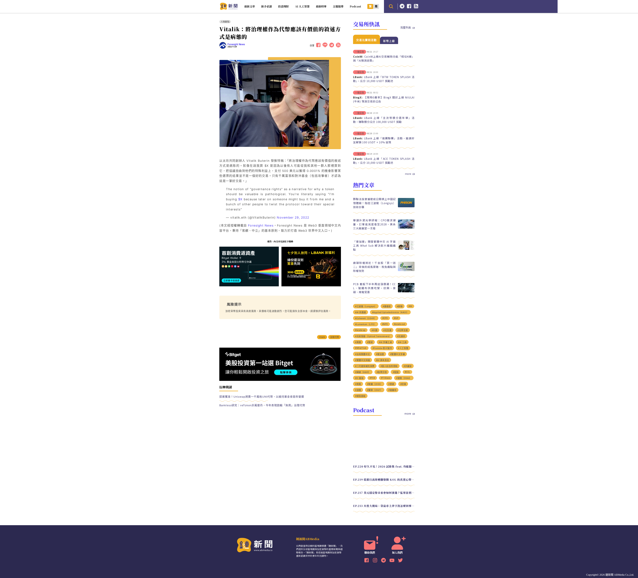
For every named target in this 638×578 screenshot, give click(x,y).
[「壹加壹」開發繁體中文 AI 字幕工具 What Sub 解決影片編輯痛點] (406, 248)
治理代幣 (334, 337)
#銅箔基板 (360, 396)
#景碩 (391, 384)
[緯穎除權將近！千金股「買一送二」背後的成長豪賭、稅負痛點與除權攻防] (406, 270)
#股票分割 (381, 372)
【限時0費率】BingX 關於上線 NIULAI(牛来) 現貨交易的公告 (384, 99)
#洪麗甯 (408, 366)
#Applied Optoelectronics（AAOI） (390, 312)
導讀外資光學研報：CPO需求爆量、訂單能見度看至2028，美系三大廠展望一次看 (374, 224)
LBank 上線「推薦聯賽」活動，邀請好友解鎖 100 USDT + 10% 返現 (384, 140)
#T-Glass (385, 378)
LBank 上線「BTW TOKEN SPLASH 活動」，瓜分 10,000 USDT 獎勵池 (384, 79)
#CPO (385, 318)
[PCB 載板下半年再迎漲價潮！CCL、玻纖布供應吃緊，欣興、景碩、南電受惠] (406, 291)
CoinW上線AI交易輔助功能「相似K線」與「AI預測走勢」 (384, 58)
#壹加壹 (380, 354)
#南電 (358, 384)
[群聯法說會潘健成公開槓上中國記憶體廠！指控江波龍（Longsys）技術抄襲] (406, 206)
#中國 (374, 330)
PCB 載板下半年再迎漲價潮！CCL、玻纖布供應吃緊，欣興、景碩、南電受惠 (374, 288)
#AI (410, 306)
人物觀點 (225, 21)
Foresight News (236, 44)
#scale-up (360, 330)
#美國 (358, 342)
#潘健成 (387, 306)
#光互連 (387, 330)
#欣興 (403, 384)
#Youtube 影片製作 (382, 348)
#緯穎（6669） (363, 372)
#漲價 (358, 390)
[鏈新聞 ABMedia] (228, 8)
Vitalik (322, 337)
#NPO (385, 324)
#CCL (407, 372)
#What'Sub (361, 348)
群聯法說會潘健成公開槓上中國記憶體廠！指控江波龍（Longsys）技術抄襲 (374, 203)
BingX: (358, 97)
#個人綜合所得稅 (389, 366)
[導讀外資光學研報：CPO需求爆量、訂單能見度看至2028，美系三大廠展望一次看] (406, 227)
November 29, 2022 (293, 217)
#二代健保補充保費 (364, 366)
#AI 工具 (402, 342)
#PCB (372, 378)
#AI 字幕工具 (385, 342)
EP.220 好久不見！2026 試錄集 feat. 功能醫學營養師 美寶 (384, 466)
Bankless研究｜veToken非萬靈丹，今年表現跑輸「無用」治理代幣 (262, 405)
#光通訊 (401, 336)
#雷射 (370, 342)
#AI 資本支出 (382, 360)
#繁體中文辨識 (362, 360)
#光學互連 (402, 330)
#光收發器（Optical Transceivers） (373, 336)
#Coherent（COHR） (365, 318)
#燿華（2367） (374, 390)
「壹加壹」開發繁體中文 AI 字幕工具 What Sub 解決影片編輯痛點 (374, 245)
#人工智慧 (403, 348)
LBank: (358, 77)
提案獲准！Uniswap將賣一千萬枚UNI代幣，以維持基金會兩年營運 (261, 396)
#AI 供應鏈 (360, 312)
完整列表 (405, 27)
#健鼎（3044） (404, 378)
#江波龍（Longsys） (366, 306)
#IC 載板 (359, 378)
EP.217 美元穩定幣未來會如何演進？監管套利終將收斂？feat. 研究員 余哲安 (384, 493)
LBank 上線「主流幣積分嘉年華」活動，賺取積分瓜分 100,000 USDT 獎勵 (384, 120)
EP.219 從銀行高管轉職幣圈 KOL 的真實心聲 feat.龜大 (384, 480)
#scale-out (399, 324)
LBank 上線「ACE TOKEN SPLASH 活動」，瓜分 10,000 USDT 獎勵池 (384, 161)
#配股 (396, 372)
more (408, 173)
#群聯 (400, 306)
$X (240, 199)
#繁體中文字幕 (397, 354)
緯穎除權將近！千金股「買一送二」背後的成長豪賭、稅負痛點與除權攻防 (374, 267)
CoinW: (358, 56)
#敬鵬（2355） (374, 384)
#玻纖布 (392, 390)
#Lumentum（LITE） (365, 324)
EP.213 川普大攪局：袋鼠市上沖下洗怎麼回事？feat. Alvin (384, 506)
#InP (396, 318)
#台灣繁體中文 (362, 354)
